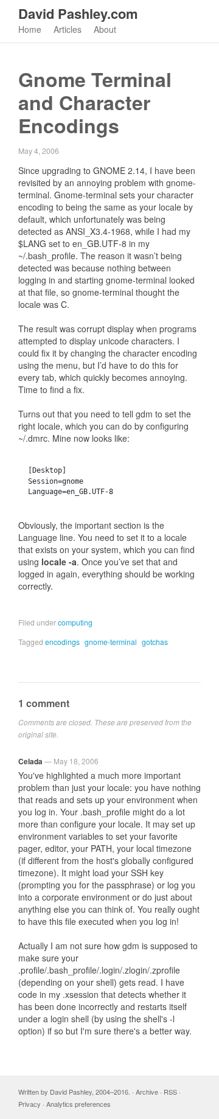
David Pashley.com (78, 13)
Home (29, 29)
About (105, 29)
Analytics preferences (78, 1104)
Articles (68, 29)
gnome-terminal (111, 641)
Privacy (29, 1104)
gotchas (155, 641)
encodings (62, 641)
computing (75, 622)
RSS (170, 1091)
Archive (147, 1091)
